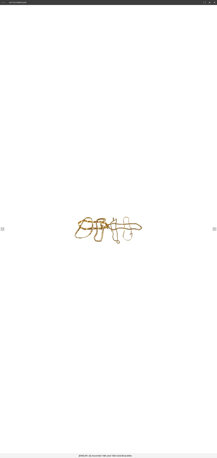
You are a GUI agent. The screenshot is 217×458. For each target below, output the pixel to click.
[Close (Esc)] (214, 2)
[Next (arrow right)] (213, 229)
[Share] (209, 2)
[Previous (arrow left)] (4, 229)
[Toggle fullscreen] (204, 2)
